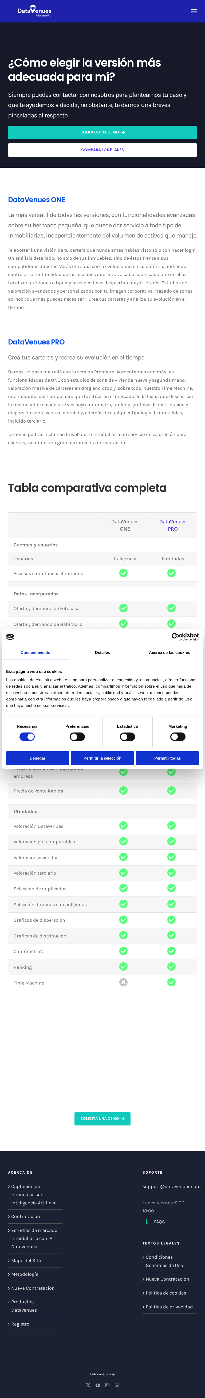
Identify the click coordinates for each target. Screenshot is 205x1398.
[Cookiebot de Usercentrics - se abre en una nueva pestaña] (175, 637)
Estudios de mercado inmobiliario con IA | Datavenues (34, 1238)
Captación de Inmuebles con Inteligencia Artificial (34, 1194)
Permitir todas (167, 758)
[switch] (77, 736)
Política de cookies (166, 1293)
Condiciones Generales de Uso (164, 1261)
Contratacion (25, 1216)
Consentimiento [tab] (35, 652)
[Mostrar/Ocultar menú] (194, 11)
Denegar (37, 758)
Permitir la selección (102, 758)
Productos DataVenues (24, 1306)
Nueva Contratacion (33, 1288)
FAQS (159, 1222)
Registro (20, 1324)
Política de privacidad (169, 1307)
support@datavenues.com (172, 1186)
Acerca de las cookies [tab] (169, 652)
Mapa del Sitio (26, 1260)
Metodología (24, 1274)
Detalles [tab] (102, 652)
